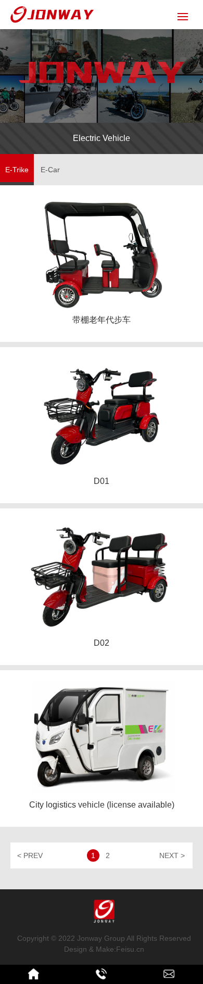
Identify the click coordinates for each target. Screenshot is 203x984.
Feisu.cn (130, 949)
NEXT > (172, 855)
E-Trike (17, 169)
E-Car (50, 169)
